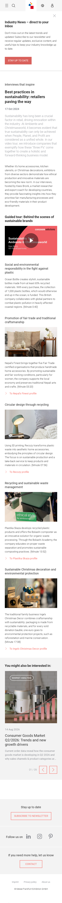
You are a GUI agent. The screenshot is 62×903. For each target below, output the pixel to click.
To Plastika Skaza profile (23, 558)
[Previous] (43, 770)
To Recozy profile (19, 472)
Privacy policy (30, 882)
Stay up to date (18, 60)
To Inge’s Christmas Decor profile (28, 648)
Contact (31, 864)
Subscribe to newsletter (31, 816)
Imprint (15, 882)
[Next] (53, 770)
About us (46, 882)
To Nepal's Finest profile (23, 393)
